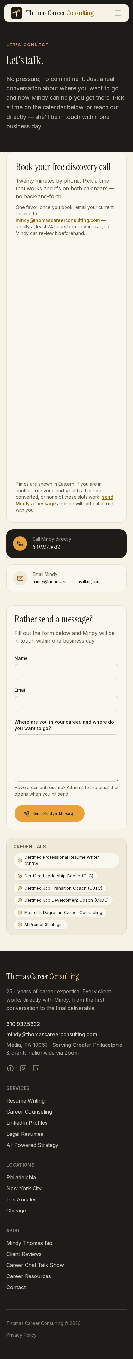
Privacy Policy (21, 1335)
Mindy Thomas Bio (29, 1243)
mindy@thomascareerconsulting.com (58, 220)
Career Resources (28, 1276)
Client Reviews (24, 1254)
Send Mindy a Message (54, 813)
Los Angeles (21, 1199)
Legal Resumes (24, 1134)
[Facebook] (10, 1068)
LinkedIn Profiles (26, 1123)
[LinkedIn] (36, 1068)
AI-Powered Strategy (32, 1145)
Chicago (16, 1210)
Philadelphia (21, 1177)
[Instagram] (23, 1068)
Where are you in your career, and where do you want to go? (64, 725)
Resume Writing (25, 1100)
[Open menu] (118, 13)
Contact (16, 1287)
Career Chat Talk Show (35, 1265)
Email (20, 690)
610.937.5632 (23, 1024)
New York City (24, 1188)
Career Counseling (29, 1112)
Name (21, 658)
